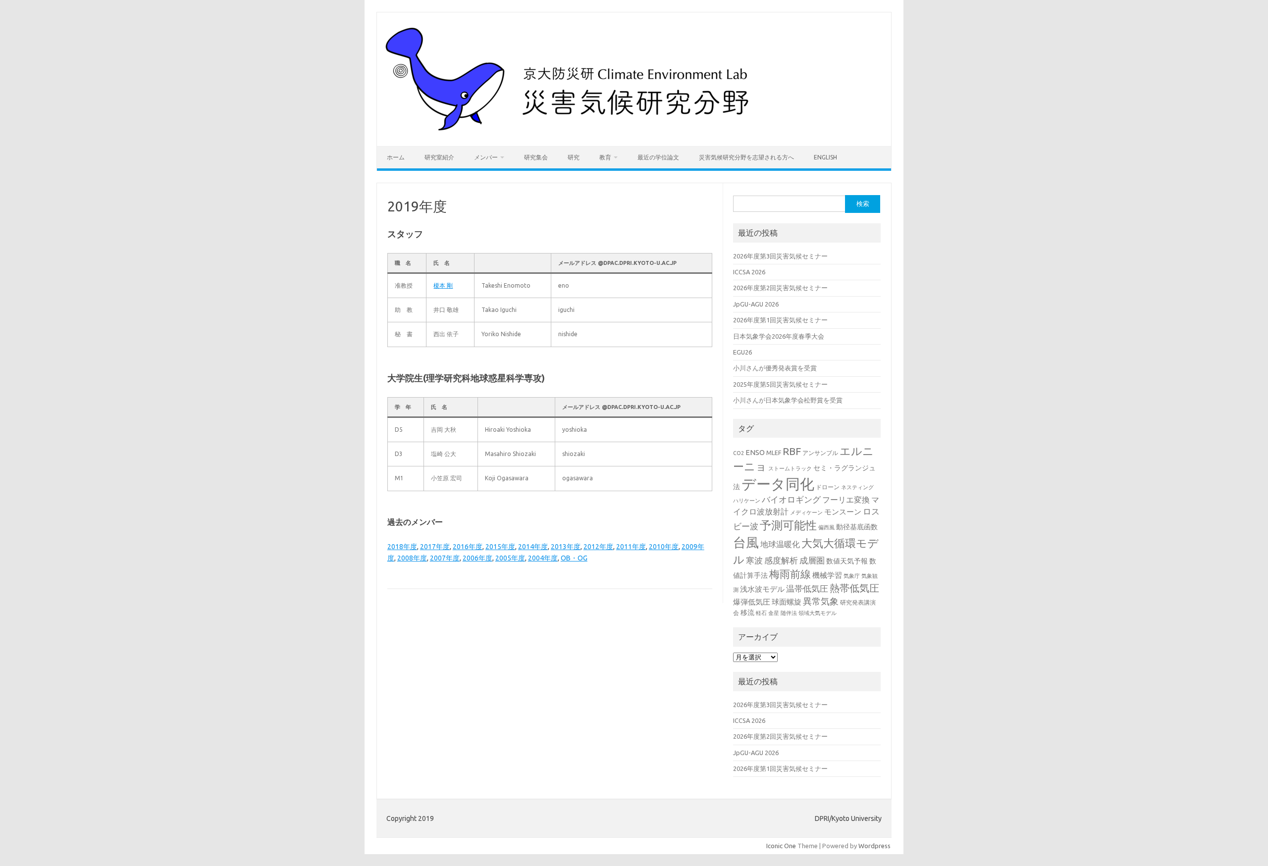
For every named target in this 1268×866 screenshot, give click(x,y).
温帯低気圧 (807, 588)
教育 (605, 157)
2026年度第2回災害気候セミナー (780, 287)
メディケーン (806, 512)
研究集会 (536, 157)
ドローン (828, 486)
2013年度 (566, 547)
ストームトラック (790, 468)
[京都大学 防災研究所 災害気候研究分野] (570, 129)
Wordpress (874, 845)
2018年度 (402, 547)
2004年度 (543, 558)
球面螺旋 (786, 602)
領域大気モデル (817, 613)
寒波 (754, 560)
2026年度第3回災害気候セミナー (780, 256)
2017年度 (435, 547)
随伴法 (789, 613)
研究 (574, 157)
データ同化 (777, 484)
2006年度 (477, 558)
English (825, 157)
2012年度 (598, 547)
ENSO (755, 452)
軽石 (761, 613)
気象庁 (852, 576)
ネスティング (857, 487)
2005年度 (510, 558)
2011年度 (631, 547)
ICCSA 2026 (749, 271)
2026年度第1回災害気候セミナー (780, 319)
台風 (746, 542)
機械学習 (827, 575)
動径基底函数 (857, 527)
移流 (747, 612)
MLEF (773, 452)
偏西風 (826, 527)
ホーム (396, 157)
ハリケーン (746, 501)
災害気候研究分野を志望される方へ (746, 157)
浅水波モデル (762, 589)
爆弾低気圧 (751, 602)
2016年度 (467, 547)
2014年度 (533, 547)
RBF (792, 451)
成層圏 (812, 560)
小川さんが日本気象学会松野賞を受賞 (788, 400)
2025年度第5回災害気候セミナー (780, 384)
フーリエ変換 (846, 499)
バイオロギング (791, 499)
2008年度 (412, 558)
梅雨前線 (790, 574)
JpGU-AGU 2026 (756, 304)
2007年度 (445, 558)
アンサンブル (820, 452)
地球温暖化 (780, 544)
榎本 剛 (443, 285)
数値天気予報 (847, 561)
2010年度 (664, 547)
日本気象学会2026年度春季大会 (778, 336)
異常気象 (821, 601)
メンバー (486, 157)
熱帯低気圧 (854, 588)
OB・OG (574, 558)
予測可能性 (788, 525)
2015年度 (500, 547)
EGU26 (742, 352)
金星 (773, 613)
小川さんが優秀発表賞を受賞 (775, 367)
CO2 (738, 453)
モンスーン (842, 512)
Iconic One (781, 845)
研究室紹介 (439, 157)
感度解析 (781, 560)
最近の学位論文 (658, 157)
